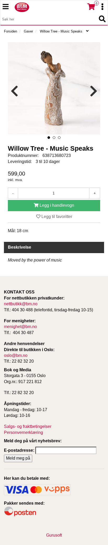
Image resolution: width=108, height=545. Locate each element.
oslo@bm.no (16, 355)
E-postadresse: (19, 450)
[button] (48, 137)
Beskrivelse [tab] (19, 247)
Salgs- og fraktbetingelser (27, 426)
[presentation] (14, 91)
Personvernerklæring (23, 432)
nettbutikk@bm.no (20, 304)
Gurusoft (54, 535)
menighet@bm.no (20, 326)
